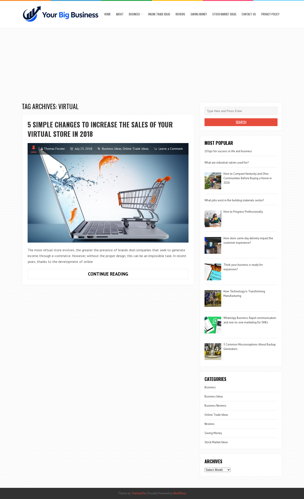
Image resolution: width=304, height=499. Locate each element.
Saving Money (199, 14)
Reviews (180, 14)
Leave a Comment (171, 149)
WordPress (179, 493)
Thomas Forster (54, 149)
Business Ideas (112, 149)
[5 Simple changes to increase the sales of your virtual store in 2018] (108, 193)
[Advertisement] (152, 64)
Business (134, 14)
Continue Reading (118, 275)
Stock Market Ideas (224, 14)
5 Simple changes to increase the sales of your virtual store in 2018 (100, 129)
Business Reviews (215, 406)
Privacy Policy (270, 14)
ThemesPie (138, 493)
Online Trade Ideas (159, 14)
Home (107, 14)
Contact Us (249, 14)
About (120, 14)
